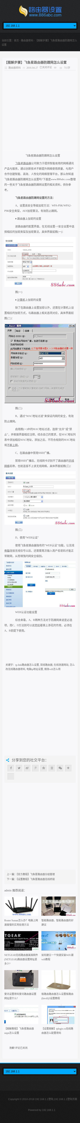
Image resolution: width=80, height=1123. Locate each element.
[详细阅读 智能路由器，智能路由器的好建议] (58, 907)
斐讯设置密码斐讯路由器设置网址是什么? (20, 996)
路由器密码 (27, 40)
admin (8, 890)
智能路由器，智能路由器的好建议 (57, 922)
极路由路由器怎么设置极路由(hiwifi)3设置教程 (57, 996)
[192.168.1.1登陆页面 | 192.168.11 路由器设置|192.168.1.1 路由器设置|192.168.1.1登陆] (40, 12)
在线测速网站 (61, 664)
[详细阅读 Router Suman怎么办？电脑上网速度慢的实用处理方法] (21, 907)
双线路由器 (46, 664)
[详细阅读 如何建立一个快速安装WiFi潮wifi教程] (58, 942)
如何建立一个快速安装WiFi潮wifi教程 (57, 957)
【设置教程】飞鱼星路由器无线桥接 (36, 879)
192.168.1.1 (48, 1110)
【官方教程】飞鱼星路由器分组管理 (36, 874)
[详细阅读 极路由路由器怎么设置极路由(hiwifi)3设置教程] (58, 981)
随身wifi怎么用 (52, 669)
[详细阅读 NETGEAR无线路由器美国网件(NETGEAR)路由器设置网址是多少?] (21, 942)
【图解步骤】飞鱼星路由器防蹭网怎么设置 (35, 62)
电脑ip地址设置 (34, 669)
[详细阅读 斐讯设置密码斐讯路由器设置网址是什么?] (21, 981)
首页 (16, 40)
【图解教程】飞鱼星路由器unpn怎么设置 (19, 1030)
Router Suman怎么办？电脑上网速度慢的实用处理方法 (21, 922)
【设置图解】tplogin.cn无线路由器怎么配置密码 (57, 1030)
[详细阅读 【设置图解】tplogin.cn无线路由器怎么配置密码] (58, 1016)
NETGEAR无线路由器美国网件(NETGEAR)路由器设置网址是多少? (21, 959)
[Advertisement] (40, 110)
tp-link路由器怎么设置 (27, 664)
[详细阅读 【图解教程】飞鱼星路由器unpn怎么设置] (21, 1016)
